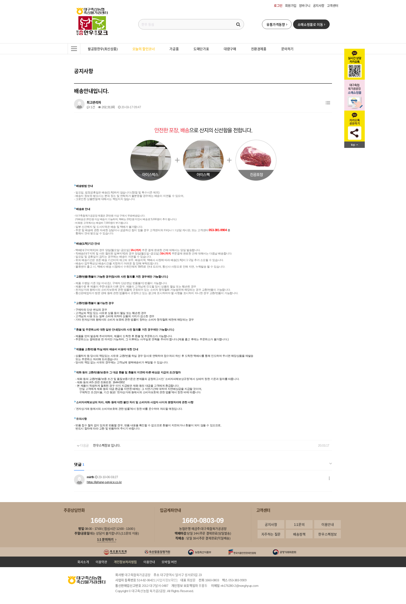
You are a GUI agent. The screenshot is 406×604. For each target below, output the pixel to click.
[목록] (328, 102)
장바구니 (304, 5)
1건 (92, 107)
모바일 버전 (169, 562)
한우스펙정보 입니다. (107, 445)
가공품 (174, 48)
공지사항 (318, 5)
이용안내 (327, 524)
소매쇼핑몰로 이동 (310, 24)
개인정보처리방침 (125, 562)
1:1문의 (299, 524)
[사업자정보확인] (166, 580)
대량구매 (230, 48)
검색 (238, 24)
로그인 (278, 5)
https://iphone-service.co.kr (104, 482)
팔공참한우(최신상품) (103, 48)
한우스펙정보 (327, 534)
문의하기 (287, 48)
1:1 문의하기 (105, 539)
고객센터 (332, 5)
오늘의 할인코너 (143, 48)
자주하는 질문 (271, 534)
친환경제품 (258, 48)
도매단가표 (201, 48)
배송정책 (299, 534)
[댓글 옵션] (329, 478)
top (353, 144)
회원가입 (290, 5)
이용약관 (101, 562)
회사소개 (83, 562)
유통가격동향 (275, 24)
